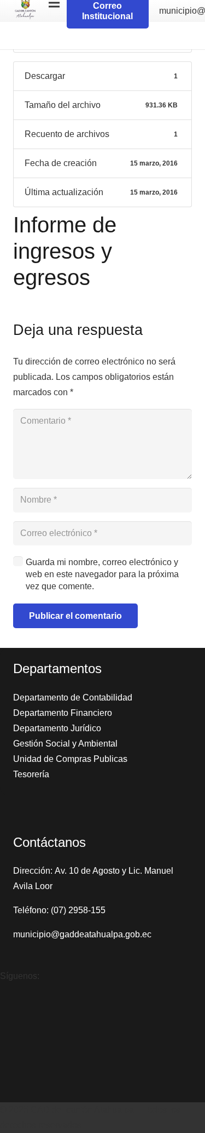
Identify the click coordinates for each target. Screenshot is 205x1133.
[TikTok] (11, 1043)
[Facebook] (11, 1008)
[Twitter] (11, 1078)
